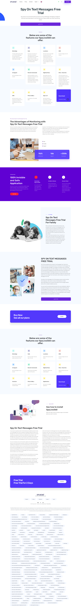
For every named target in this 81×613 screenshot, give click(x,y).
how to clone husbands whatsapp (30, 547)
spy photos (13, 530)
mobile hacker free (56, 558)
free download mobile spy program (59, 589)
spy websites (14, 532)
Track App (22, 514)
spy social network (52, 530)
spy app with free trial (36, 600)
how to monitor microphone (27, 543)
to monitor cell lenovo (34, 536)
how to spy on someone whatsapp (62, 598)
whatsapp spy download (37, 598)
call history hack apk (56, 556)
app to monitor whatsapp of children (17, 598)
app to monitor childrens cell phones (46, 580)
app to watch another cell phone (16, 587)
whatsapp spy (65, 514)
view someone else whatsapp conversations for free (19, 519)
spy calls (44, 530)
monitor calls (57, 543)
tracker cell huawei (23, 536)
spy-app (29, 580)
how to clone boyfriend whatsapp (58, 525)
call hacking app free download (45, 563)
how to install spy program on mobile (31, 587)
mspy (36, 580)
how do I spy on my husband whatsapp (17, 523)
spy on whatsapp (56, 578)
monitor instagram (48, 543)
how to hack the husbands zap (16, 578)
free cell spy (27, 521)
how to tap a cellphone (58, 519)
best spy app (27, 589)
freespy (28, 598)
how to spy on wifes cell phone (16, 589)
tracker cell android (60, 534)
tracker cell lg (30, 534)
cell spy (23, 580)
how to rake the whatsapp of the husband (54, 545)
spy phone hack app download (58, 563)
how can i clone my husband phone (44, 558)
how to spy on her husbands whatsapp (46, 576)
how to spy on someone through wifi (29, 558)
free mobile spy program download (44, 523)
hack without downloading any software (30, 574)
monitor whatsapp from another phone (54, 574)
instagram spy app (58, 600)
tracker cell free (14, 536)
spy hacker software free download (46, 569)
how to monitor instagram (15, 541)
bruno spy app (59, 576)
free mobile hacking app (53, 521)
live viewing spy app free (48, 552)
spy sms (60, 530)
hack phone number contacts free (44, 556)
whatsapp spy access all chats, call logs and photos (28, 563)
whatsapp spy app (56, 523)
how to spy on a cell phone (16, 585)
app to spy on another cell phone (29, 585)
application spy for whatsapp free (58, 547)
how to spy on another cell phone (45, 578)
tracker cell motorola (50, 534)
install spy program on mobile (42, 585)
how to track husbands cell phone (26, 525)
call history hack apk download (36, 554)
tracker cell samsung (40, 534)
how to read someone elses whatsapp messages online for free (21, 565)
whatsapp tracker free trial (49, 598)
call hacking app (63, 565)
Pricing (26, 1)
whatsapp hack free (45, 567)
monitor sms (13, 545)
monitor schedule (30, 545)
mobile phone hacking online (16, 556)
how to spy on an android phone (16, 547)
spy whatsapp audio (41, 532)
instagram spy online (25, 554)
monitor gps (65, 543)
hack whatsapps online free (16, 569)
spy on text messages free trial (61, 552)
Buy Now (62, 316)
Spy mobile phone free (32, 514)
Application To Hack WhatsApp (53, 514)
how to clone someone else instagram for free (42, 525)
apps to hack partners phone (56, 567)
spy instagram (36, 530)
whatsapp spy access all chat (16, 574)
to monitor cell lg (43, 536)
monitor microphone (41, 545)
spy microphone (22, 532)
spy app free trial (38, 552)
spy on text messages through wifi (17, 567)
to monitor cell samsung (54, 536)
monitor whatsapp (38, 543)
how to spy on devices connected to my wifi (30, 569)
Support (36, 1)
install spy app (43, 587)
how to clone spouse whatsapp (44, 547)
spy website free (58, 569)
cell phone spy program (46, 589)
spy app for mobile (14, 580)
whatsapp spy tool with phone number (31, 567)
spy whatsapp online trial (27, 552)
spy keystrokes (31, 532)
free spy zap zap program (31, 523)
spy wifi (28, 530)
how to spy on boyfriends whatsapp (30, 578)
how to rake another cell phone (16, 521)
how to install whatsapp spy (55, 585)
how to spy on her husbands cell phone (17, 576)
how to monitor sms (47, 541)
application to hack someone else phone (39, 521)
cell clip (13, 534)
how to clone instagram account (61, 554)
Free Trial (41, 24)
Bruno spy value (51, 587)
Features (20, 1)
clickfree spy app (14, 563)
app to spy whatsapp (59, 580)
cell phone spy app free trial (48, 600)
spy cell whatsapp (14, 525)
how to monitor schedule (15, 543)
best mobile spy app (61, 587)
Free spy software (42, 514)
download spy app (36, 589)
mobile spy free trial (15, 554)
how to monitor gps (37, 541)
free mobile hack (37, 565)
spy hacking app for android (16, 558)
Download (30, 1)
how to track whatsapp (35, 519)
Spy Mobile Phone (14, 514)
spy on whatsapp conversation (32, 576)
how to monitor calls (27, 541)
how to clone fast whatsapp (47, 519)
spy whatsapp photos (51, 532)
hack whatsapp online (49, 554)
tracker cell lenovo (21, 534)
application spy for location (16, 552)
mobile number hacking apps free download (50, 565)
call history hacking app (15, 600)
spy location (21, 530)
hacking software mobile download (30, 556)
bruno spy (42, 574)
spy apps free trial (25, 600)
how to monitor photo (57, 541)
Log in (68, 1)
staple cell (60, 532)
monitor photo (22, 545)
